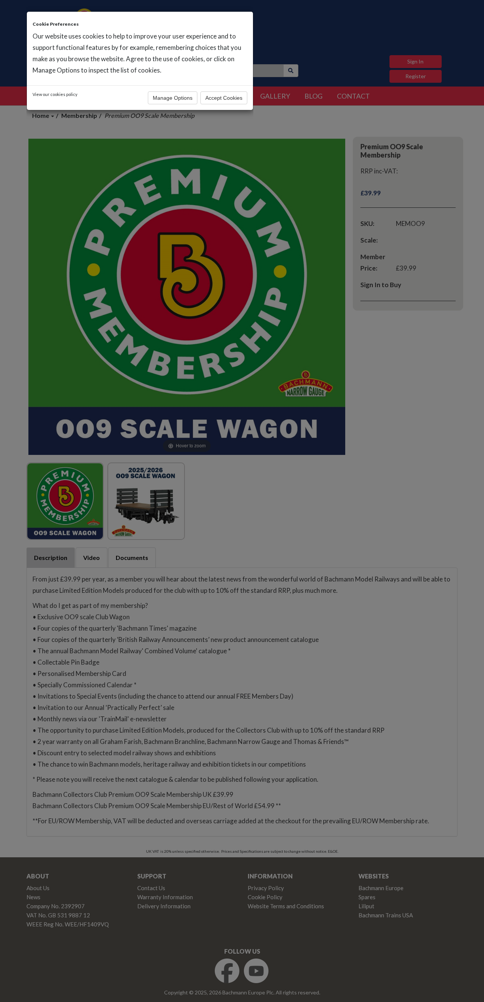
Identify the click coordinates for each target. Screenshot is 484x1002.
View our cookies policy (55, 94)
